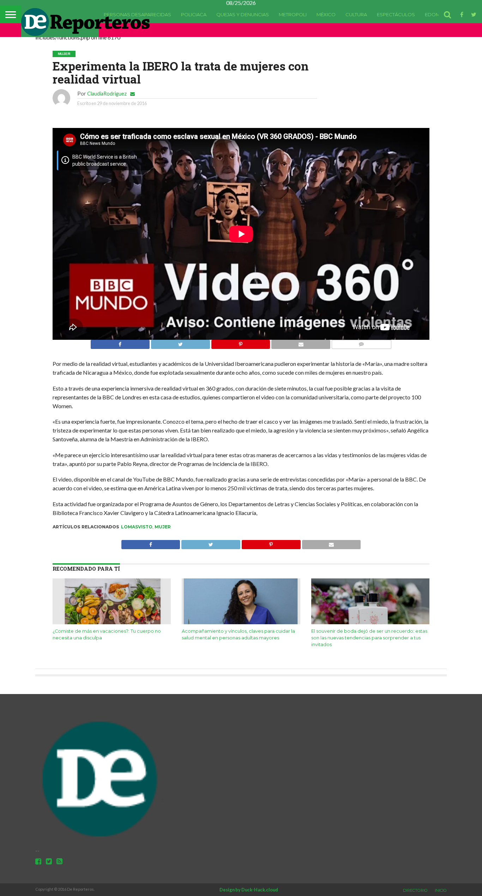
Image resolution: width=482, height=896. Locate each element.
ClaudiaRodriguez (107, 94)
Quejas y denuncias (242, 14)
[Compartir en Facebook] (120, 342)
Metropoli (293, 14)
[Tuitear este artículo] (180, 342)
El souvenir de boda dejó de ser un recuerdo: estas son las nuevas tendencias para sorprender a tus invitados (369, 637)
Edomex (435, 14)
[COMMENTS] (361, 342)
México (326, 14)
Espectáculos (396, 14)
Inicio (441, 890)
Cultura (356, 14)
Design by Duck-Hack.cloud (248, 889)
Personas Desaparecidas (137, 14)
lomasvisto (136, 526)
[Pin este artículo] (240, 342)
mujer (163, 526)
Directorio (415, 890)
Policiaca (193, 14)
